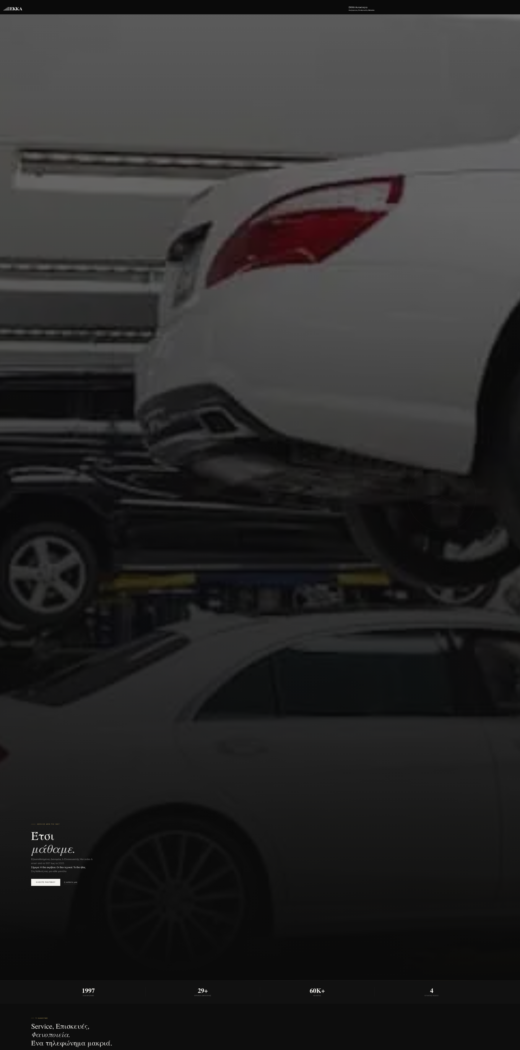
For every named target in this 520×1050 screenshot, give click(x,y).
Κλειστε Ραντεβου (45, 882)
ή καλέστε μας (70, 882)
